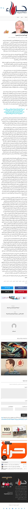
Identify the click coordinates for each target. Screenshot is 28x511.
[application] (7, 485)
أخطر (26, 281)
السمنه (10, 281)
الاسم (26, 400)
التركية (17, 281)
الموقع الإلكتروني (10, 406)
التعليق (25, 387)
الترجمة (20, 281)
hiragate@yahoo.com (8, 493)
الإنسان (23, 281)
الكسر (4, 281)
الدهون (13, 281)
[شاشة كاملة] (2, 486)
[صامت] (3, 486)
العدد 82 (19, 37)
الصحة (22, 37)
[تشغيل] (11, 486)
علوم (16, 37)
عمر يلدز (25, 37)
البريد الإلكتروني (24, 406)
